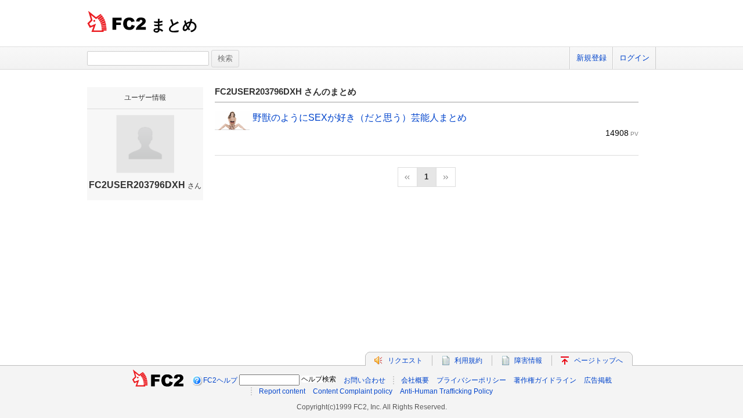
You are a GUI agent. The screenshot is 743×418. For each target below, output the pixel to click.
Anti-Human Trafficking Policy (446, 391)
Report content (282, 391)
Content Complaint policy (352, 391)
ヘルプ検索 (318, 379)
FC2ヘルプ (220, 380)
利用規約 (468, 360)
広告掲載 (598, 380)
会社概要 (415, 380)
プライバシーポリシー (471, 380)
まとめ (174, 25)
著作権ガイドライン (545, 380)
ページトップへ (598, 360)
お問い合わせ (364, 380)
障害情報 (528, 360)
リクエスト (405, 360)
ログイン (634, 57)
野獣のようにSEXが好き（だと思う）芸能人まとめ (360, 117)
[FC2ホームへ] (158, 380)
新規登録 (591, 57)
